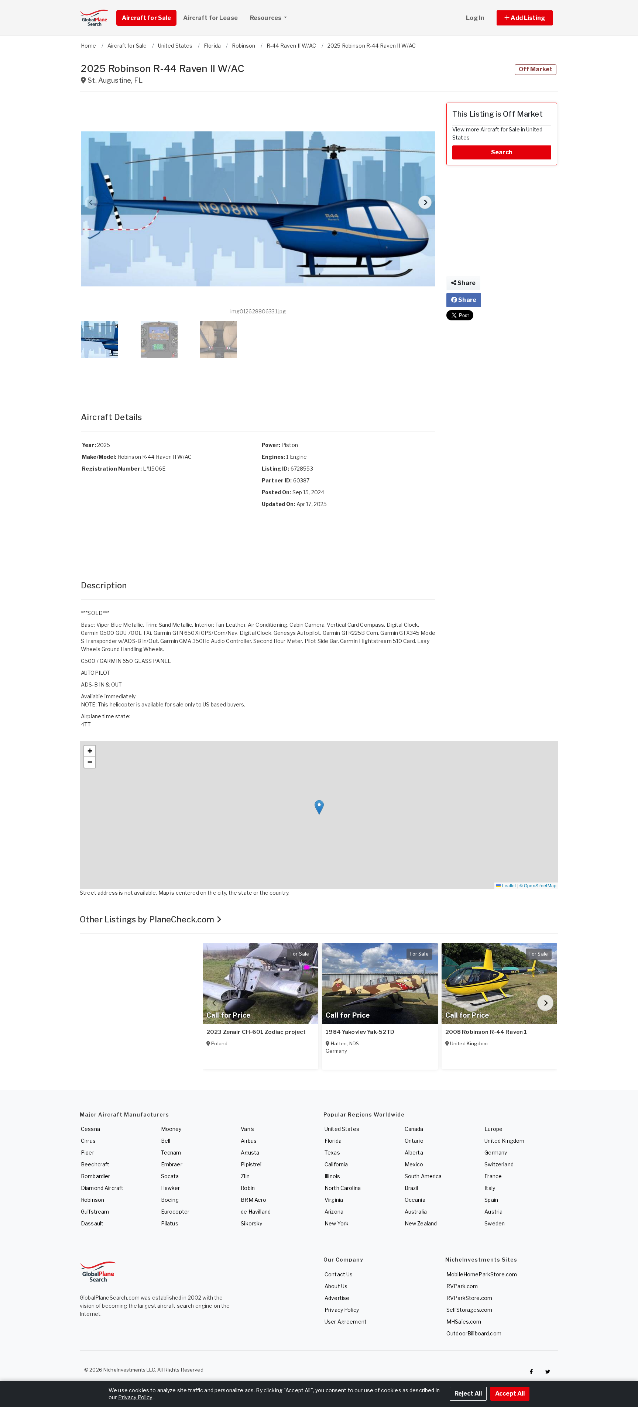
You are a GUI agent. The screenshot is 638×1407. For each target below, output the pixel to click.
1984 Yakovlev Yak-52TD (360, 1032)
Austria (493, 1211)
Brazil (411, 1188)
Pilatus (169, 1223)
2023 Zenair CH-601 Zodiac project (256, 1032)
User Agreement (346, 1321)
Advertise (337, 1298)
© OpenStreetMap (537, 885)
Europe (493, 1129)
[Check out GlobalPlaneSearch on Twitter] (548, 1371)
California (336, 1164)
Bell (166, 1141)
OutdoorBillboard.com (473, 1333)
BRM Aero (253, 1200)
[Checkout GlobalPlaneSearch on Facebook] (531, 1371)
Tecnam (171, 1152)
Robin (248, 1188)
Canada (414, 1129)
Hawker (170, 1188)
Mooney (171, 1129)
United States (342, 1129)
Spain (491, 1200)
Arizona (334, 1211)
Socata (170, 1176)
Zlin (245, 1176)
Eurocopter (175, 1211)
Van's (247, 1129)
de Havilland (256, 1211)
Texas (332, 1152)
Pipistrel (251, 1164)
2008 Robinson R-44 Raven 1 (486, 1032)
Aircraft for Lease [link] (210, 17)
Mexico (414, 1164)
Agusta (250, 1152)
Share (466, 282)
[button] (524, 18)
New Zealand (421, 1223)
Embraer (171, 1164)
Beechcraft (95, 1164)
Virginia (334, 1200)
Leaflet (508, 885)
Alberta (414, 1152)
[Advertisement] (258, 377)
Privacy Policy (342, 1310)
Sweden (494, 1223)
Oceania (415, 1200)
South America (423, 1176)
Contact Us (339, 1274)
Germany (495, 1152)
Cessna (90, 1129)
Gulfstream (95, 1211)
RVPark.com (462, 1286)
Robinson (92, 1200)
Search (501, 152)
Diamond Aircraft (102, 1188)
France (493, 1176)
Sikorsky (251, 1223)
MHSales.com (463, 1321)
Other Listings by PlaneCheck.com (148, 919)
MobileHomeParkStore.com (481, 1274)
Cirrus (88, 1141)
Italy (489, 1188)
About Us (336, 1286)
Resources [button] (266, 17)
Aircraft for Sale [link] (146, 17)
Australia (416, 1211)
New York (337, 1223)
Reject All (468, 1393)
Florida (333, 1141)
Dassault (92, 1223)
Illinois (332, 1176)
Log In (475, 17)
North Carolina (343, 1188)
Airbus (249, 1141)
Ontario (414, 1141)
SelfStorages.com (469, 1310)
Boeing (170, 1200)
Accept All (510, 1393)
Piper (87, 1152)
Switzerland (499, 1164)
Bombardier (95, 1176)
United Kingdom (504, 1141)
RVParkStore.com (469, 1298)
